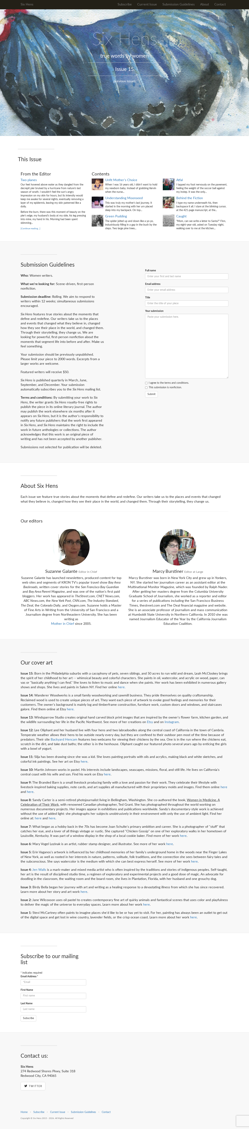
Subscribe (125, 4)
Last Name (26, 1003)
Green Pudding (116, 216)
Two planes (29, 180)
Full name (150, 270)
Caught (181, 216)
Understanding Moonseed (124, 198)
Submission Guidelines (178, 4)
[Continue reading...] (30, 228)
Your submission (154, 311)
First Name (27, 990)
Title (147, 297)
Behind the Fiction (189, 198)
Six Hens (27, 4)
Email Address (29, 976)
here (84, 761)
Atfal (179, 180)
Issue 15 (124, 69)
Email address (152, 284)
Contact (220, 4)
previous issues (125, 81)
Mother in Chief (62, 623)
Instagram (172, 722)
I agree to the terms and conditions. (169, 383)
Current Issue (147, 4)
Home (24, 1112)
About (204, 4)
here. (121, 687)
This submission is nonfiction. (165, 387)
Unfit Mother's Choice (121, 180)
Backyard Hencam (64, 739)
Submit (151, 394)
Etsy (150, 722)
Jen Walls (39, 870)
